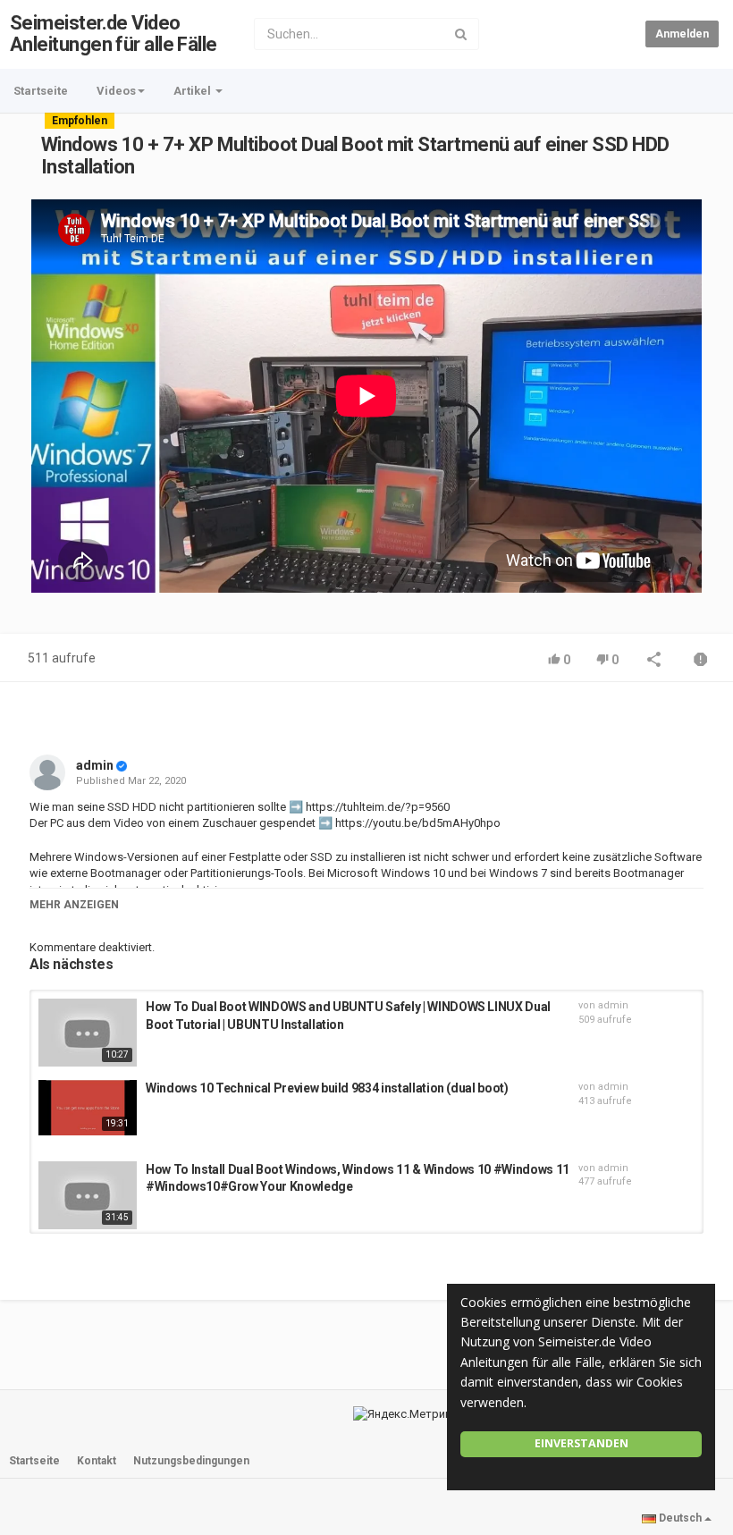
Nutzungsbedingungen (191, 1461)
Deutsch (680, 1518)
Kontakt (96, 1461)
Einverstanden (581, 1443)
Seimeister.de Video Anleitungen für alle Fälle (113, 33)
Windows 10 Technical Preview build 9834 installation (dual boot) (327, 1088)
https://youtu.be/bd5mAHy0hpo (417, 823)
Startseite (40, 90)
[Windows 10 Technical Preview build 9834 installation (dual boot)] (87, 1107)
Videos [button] (116, 90)
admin (95, 765)
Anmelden (682, 34)
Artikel (193, 90)
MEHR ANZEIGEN (74, 904)
